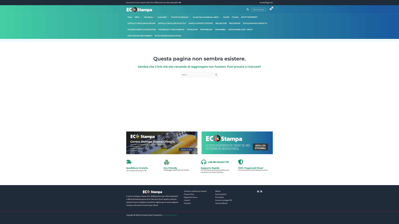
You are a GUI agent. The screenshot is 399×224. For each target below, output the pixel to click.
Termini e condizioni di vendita (195, 191)
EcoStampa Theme (170, 215)
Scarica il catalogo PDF (223, 200)
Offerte (218, 191)
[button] (248, 9)
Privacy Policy (189, 194)
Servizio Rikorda (221, 203)
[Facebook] (258, 191)
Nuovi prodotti (220, 194)
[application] (140, 17)
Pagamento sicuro (190, 197)
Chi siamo (187, 203)
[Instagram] (261, 191)
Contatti (187, 200)
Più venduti (219, 197)
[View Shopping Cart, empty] (270, 9)
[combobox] (199, 75)
